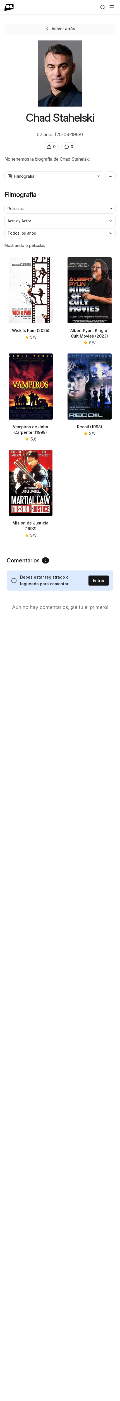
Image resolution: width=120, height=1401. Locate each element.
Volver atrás (63, 28)
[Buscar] (102, 7)
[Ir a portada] (9, 7)
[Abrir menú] (112, 7)
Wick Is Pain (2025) (30, 330)
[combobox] (53, 176)
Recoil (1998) (89, 426)
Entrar (98, 580)
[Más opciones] (110, 176)
